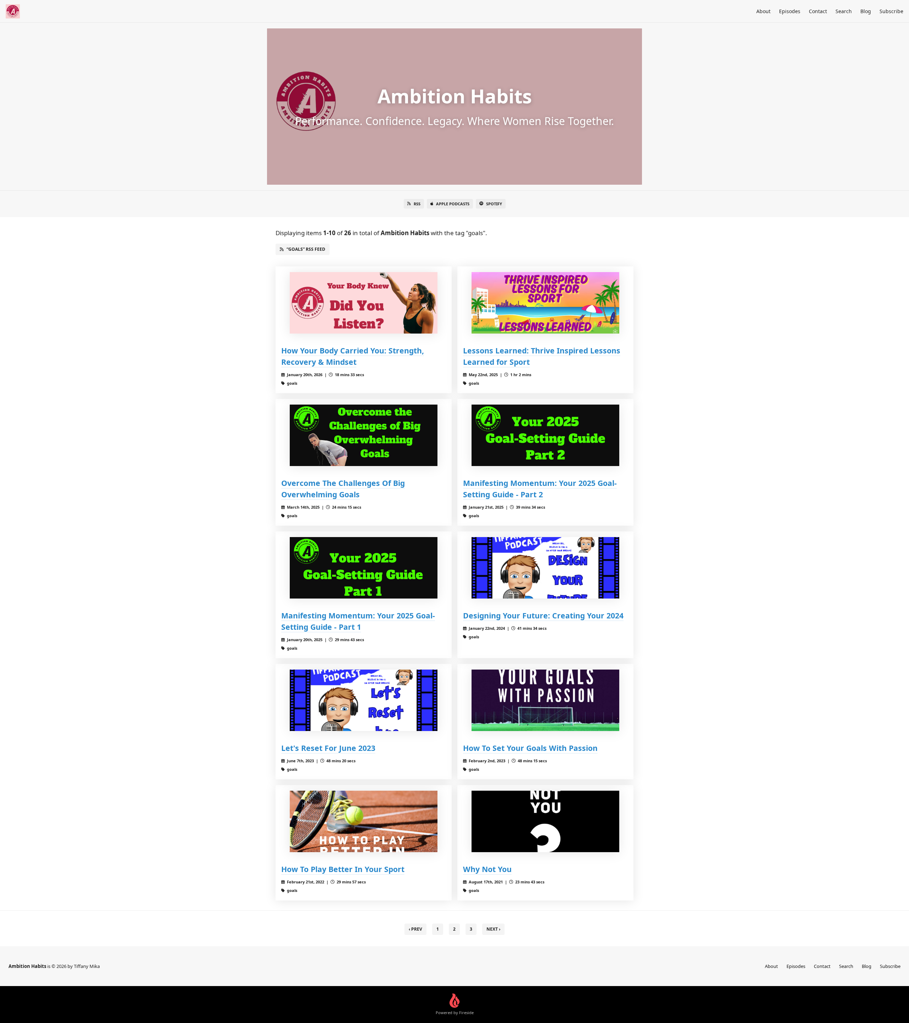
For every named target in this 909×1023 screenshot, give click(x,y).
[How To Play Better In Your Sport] (364, 821)
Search (843, 11)
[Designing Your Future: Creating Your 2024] (545, 568)
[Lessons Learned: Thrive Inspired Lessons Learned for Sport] (545, 303)
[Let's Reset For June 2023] (364, 700)
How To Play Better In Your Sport (342, 869)
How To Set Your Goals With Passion (530, 748)
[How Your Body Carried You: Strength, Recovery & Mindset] (364, 303)
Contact (818, 11)
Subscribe (891, 11)
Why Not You (487, 869)
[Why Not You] (545, 821)
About (763, 11)
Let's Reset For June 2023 (328, 748)
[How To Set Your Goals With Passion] (545, 700)
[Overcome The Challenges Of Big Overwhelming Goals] (364, 435)
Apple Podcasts (452, 203)
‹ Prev (415, 929)
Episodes (789, 11)
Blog (865, 11)
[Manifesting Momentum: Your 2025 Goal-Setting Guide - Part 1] (364, 568)
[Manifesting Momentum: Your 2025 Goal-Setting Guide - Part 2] (545, 435)
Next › (493, 929)
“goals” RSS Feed (306, 249)
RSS (417, 203)
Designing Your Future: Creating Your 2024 (543, 615)
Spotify (494, 203)
